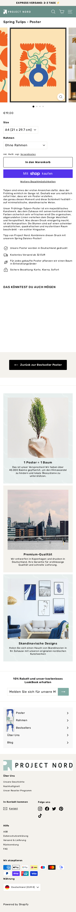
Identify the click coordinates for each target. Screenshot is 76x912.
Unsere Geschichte (13, 782)
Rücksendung (11, 844)
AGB (5, 831)
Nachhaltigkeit (11, 786)
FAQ (5, 849)
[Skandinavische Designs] (38, 609)
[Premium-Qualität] (38, 520)
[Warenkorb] (61, 11)
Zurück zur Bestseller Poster (41, 364)
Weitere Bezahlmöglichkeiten (38, 181)
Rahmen (8, 137)
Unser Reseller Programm (17, 790)
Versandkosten (28, 154)
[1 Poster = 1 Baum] (38, 428)
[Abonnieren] (63, 692)
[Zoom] (60, 96)
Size (6, 122)
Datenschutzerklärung (15, 836)
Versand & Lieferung (14, 840)
